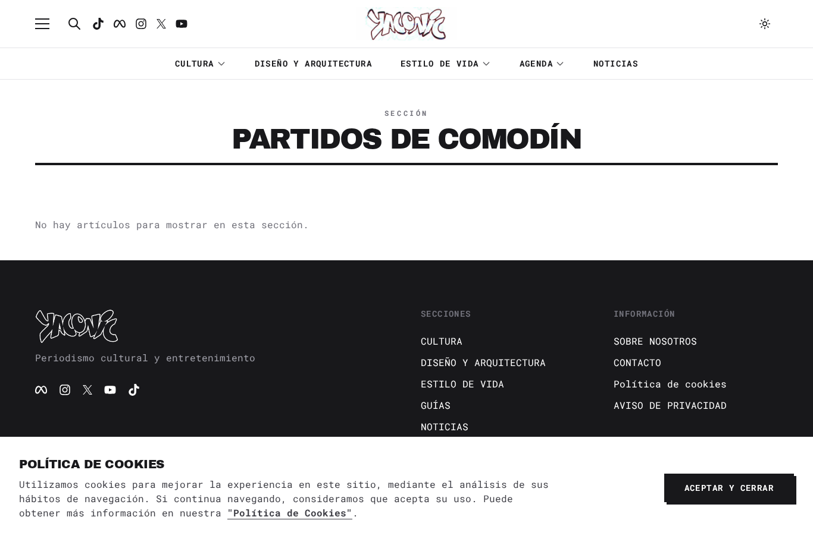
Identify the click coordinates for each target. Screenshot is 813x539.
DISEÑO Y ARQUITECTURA (313, 63)
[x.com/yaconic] (161, 24)
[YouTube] (110, 390)
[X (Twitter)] (87, 390)
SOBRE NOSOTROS (655, 341)
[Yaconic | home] (213, 325)
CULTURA (194, 63)
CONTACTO (637, 362)
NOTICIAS (615, 63)
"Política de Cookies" (289, 512)
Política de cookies (670, 383)
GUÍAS (436, 405)
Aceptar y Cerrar (729, 487)
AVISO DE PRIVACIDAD (670, 405)
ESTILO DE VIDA (440, 63)
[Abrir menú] (48, 24)
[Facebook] (120, 24)
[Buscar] (74, 24)
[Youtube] (181, 24)
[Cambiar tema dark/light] (765, 24)
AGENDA (536, 63)
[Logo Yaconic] (406, 24)
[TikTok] (98, 24)
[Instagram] (141, 24)
